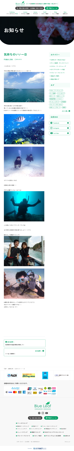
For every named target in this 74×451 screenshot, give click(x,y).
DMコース (52, 96)
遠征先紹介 (63, 428)
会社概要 (27, 441)
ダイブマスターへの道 (58, 69)
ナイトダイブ (61, 93)
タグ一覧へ (65, 111)
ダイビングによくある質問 (53, 436)
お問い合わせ (20, 441)
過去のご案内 (9, 59)
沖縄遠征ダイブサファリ (51, 428)
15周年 (64, 107)
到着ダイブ (35, 426)
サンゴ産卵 (53, 93)
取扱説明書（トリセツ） (56, 99)
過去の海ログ (55, 79)
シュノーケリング (22, 432)
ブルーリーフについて (58, 73)
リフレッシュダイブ (22, 428)
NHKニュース (60, 96)
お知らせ (67, 436)
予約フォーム (53, 8)
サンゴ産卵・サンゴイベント (60, 63)
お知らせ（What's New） (58, 60)
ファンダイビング (22, 423)
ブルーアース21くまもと (56, 104)
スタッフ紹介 (38, 436)
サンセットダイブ (54, 102)
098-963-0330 (36, 418)
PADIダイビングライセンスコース (54, 432)
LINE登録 (63, 102)
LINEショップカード (55, 107)
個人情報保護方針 (35, 441)
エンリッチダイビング (36, 428)
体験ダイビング (35, 432)
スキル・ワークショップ (58, 66)
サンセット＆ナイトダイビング (49, 426)
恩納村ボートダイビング (23, 426)
